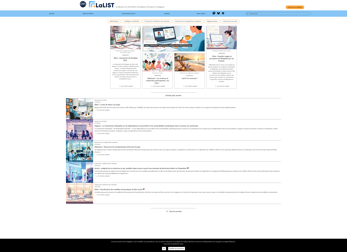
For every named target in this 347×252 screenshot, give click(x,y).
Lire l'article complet (153, 49)
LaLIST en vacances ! (189, 78)
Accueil (51, 13)
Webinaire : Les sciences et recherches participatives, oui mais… (157, 80)
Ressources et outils (230, 21)
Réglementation (212, 21)
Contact (167, 13)
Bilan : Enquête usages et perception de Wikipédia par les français (221, 58)
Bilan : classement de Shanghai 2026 (126, 59)
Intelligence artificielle (131, 21)
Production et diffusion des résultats (157, 21)
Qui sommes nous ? (128, 13)
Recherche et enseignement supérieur (188, 21)
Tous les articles (88, 13)
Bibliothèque (114, 21)
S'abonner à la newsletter (295, 7)
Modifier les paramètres (176, 248)
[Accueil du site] (102, 4)
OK (164, 248)
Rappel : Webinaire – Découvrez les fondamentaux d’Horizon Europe (168, 45)
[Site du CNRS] (83, 4)
